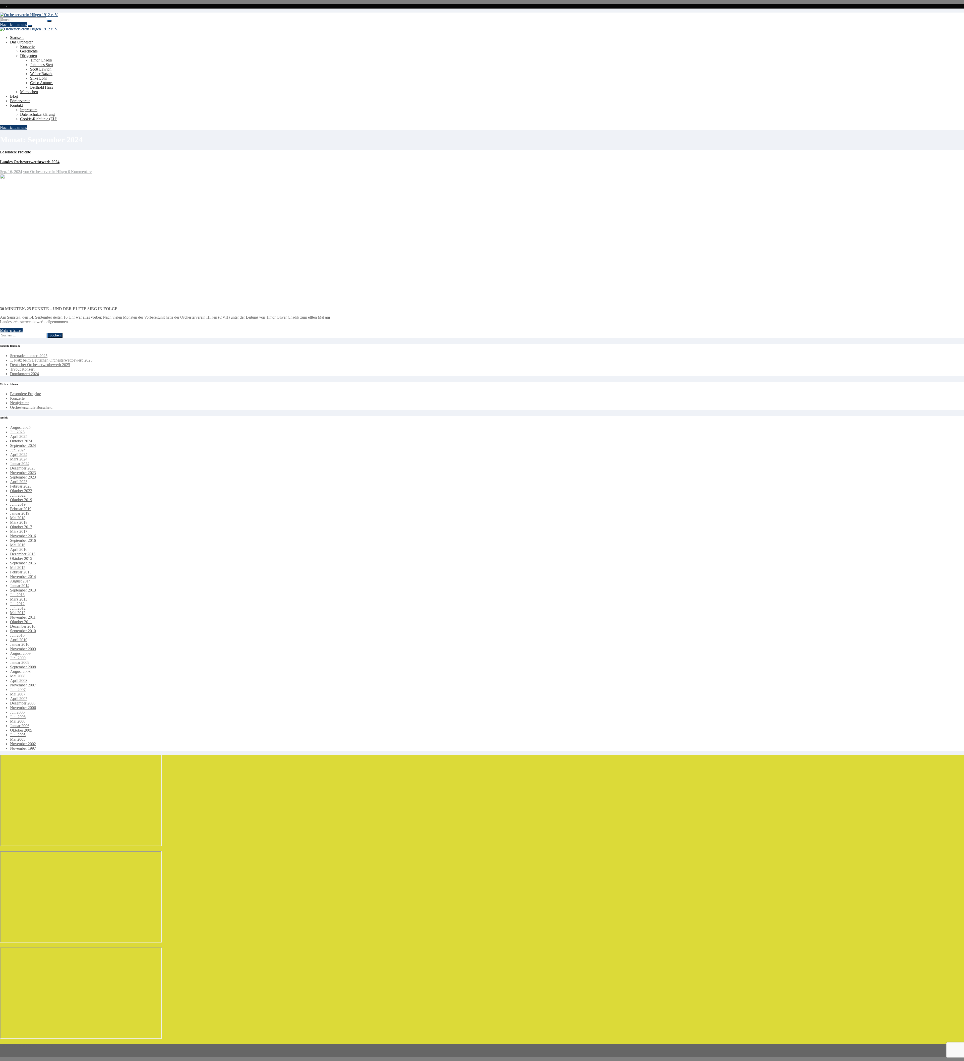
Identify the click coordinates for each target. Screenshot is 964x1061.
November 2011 (23, 617)
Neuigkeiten (19, 403)
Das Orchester (21, 42)
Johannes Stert (41, 65)
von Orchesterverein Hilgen (45, 171)
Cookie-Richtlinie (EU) (38, 119)
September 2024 (23, 445)
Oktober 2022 (21, 491)
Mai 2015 (17, 567)
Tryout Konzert (22, 369)
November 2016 (23, 536)
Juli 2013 (17, 595)
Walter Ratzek (41, 74)
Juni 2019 (18, 504)
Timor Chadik (41, 60)
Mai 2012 (17, 613)
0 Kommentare (80, 171)
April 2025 (18, 436)
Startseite (17, 37)
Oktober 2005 (21, 730)
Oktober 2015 (21, 558)
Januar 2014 (19, 585)
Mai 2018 (17, 518)
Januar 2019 (19, 513)
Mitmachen (29, 92)
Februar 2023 (20, 486)
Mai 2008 (17, 676)
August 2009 (20, 653)
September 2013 (23, 590)
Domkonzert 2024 (24, 374)
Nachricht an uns (13, 24)
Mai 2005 (17, 739)
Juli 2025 (17, 432)
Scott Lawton (40, 69)
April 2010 (18, 640)
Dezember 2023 (22, 468)
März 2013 (18, 599)
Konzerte (27, 46)
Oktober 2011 (21, 622)
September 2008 (23, 667)
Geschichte (29, 51)
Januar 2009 (19, 662)
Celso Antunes (41, 83)
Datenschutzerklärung (37, 114)
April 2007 (18, 698)
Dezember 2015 (22, 554)
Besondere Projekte (15, 152)
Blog (14, 96)
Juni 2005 (18, 735)
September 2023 (23, 477)
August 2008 (20, 671)
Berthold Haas (41, 87)
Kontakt (16, 105)
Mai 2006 (17, 721)
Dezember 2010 (22, 626)
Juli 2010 (17, 635)
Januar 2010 (19, 644)
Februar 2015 (20, 572)
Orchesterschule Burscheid (31, 407)
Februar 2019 (20, 509)
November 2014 (23, 576)
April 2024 (18, 454)
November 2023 (23, 472)
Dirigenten (28, 55)
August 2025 (20, 427)
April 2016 (18, 549)
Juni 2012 (18, 608)
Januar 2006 (19, 726)
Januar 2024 (19, 463)
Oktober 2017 (21, 527)
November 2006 (23, 707)
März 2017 (18, 531)
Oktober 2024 (21, 441)
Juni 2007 (18, 689)
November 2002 (23, 744)
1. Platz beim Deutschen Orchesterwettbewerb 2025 (51, 360)
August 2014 (20, 581)
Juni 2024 (18, 450)
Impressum (28, 110)
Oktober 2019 (21, 500)
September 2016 (23, 540)
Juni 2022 (18, 495)
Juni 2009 (18, 658)
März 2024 (18, 459)
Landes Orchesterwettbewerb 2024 (29, 162)
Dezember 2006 (22, 703)
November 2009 (23, 649)
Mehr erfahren (11, 330)
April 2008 (18, 680)
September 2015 (23, 563)
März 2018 (18, 522)
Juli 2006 (17, 712)
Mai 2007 (17, 694)
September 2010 (23, 631)
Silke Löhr (38, 78)
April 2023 (18, 482)
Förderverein (20, 101)
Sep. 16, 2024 (11, 171)
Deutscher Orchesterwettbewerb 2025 (40, 365)
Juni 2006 (18, 717)
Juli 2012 (17, 604)
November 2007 (23, 685)
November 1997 (23, 748)
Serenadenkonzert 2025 (28, 355)
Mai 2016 (17, 545)
